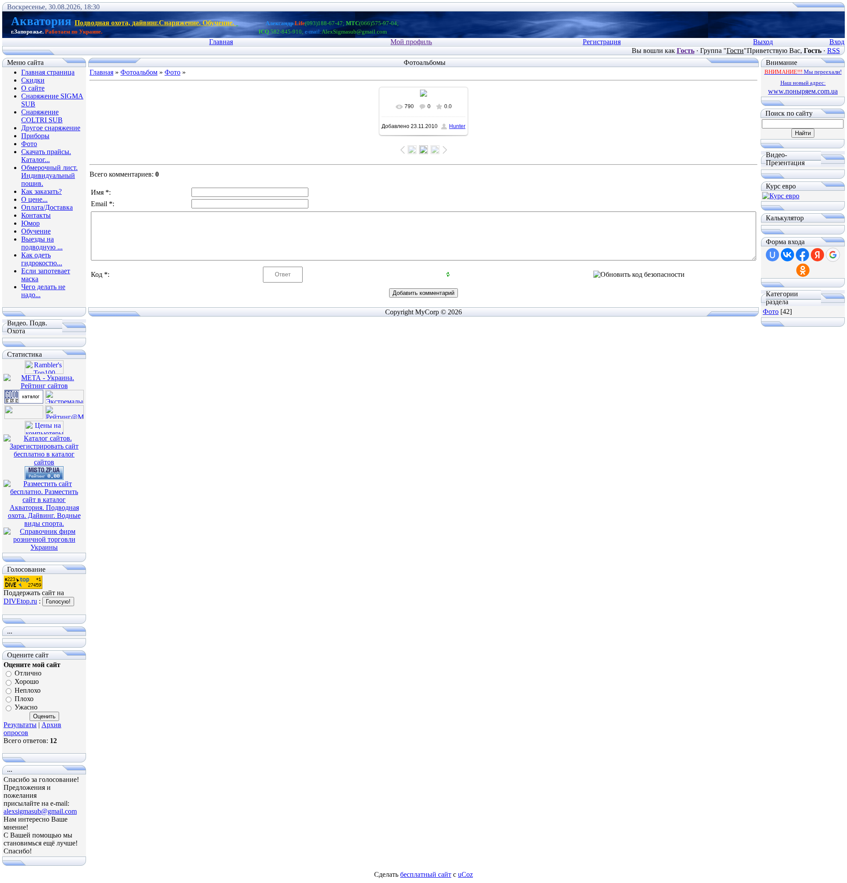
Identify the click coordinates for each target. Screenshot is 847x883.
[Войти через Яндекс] (817, 254)
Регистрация (602, 41)
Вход (836, 41)
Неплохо (28, 690)
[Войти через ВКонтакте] (787, 254)
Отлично (28, 673)
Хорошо (27, 682)
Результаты (20, 724)
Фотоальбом (138, 72)
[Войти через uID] (772, 254)
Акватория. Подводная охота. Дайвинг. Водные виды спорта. (44, 515)
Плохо (24, 698)
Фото (172, 72)
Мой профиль (411, 41)
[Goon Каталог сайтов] (23, 401)
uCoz (465, 874)
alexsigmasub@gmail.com (40, 811)
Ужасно (26, 707)
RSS (833, 50)
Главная (221, 41)
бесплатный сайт (425, 874)
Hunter (457, 126)
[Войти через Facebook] (802, 254)
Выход (763, 41)
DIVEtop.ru (20, 601)
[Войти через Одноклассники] (803, 270)
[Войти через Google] (833, 255)
